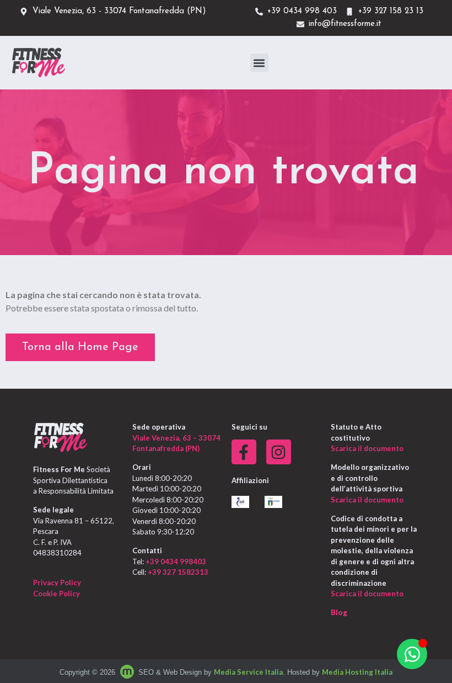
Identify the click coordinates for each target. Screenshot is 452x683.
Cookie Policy (56, 593)
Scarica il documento (367, 448)
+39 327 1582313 (178, 572)
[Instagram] (278, 452)
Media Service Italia (248, 672)
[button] (259, 63)
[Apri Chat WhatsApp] (412, 654)
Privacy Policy (57, 582)
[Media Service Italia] (127, 672)
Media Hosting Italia (357, 672)
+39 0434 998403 (176, 561)
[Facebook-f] (244, 452)
